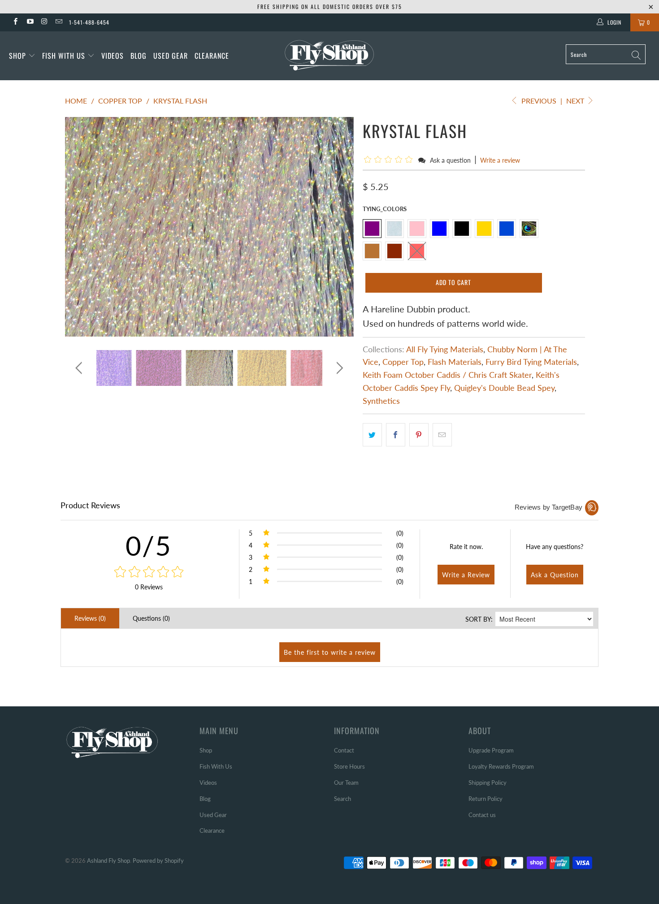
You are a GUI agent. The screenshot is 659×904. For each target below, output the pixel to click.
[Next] (338, 227)
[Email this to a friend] (442, 434)
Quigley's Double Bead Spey (504, 388)
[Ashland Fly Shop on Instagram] (44, 22)
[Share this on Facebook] (395, 434)
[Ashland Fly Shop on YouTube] (29, 22)
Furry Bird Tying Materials (531, 362)
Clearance (212, 55)
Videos (112, 55)
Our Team (346, 782)
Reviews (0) (90, 618)
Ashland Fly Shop (108, 860)
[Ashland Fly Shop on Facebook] (15, 22)
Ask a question (450, 160)
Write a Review (466, 575)
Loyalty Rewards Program (501, 766)
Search (342, 798)
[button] (390, 160)
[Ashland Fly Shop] (329, 54)
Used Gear (170, 55)
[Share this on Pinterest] (419, 434)
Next (576, 100)
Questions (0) (151, 618)
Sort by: (479, 619)
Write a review (500, 160)
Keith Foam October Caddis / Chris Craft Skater (447, 375)
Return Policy (485, 798)
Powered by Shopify (158, 860)
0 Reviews (149, 587)
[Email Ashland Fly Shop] (58, 22)
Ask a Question (555, 575)
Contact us (482, 814)
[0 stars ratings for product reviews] (149, 572)
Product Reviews (90, 505)
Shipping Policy (487, 782)
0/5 (149, 545)
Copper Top (403, 362)
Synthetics (381, 401)
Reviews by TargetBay (548, 507)
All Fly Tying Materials (444, 349)
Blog (138, 55)
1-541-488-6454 (89, 22)
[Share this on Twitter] (372, 434)
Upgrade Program (491, 750)
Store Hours (349, 766)
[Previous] (80, 227)
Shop (17, 55)
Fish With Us (64, 55)
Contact (344, 750)
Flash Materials (454, 362)
